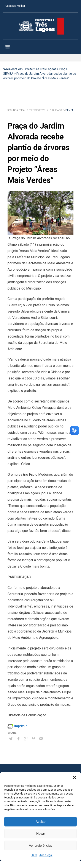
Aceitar (41, 821)
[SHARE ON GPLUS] (26, 738)
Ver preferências (40, 845)
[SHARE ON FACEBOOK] (18, 738)
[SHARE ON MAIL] (41, 738)
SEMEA (69, 110)
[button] (74, 777)
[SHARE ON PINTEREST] (33, 738)
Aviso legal (45, 855)
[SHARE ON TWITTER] (11, 739)
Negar (40, 833)
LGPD (34, 855)
